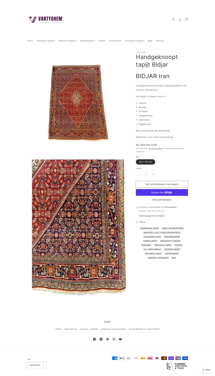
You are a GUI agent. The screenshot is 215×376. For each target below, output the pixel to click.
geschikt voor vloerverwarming (161, 232)
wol (174, 257)
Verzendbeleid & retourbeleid (144, 329)
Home (58, 329)
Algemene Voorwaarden (113, 329)
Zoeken (94, 329)
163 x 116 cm (145, 162)
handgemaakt (172, 236)
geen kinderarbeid (173, 228)
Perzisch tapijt (153, 253)
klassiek (146, 245)
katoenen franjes (170, 240)
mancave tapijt (163, 245)
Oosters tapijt (172, 249)
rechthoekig (172, 253)
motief (178, 245)
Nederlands (34, 365)
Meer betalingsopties (162, 199)
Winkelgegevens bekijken (152, 215)
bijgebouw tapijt (149, 228)
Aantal (139, 168)
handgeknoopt (152, 236)
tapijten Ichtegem (158, 257)
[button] (173, 19)
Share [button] (142, 222)
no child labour (152, 249)
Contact (84, 329)
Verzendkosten (155, 149)
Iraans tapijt (150, 240)
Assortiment (70, 329)
